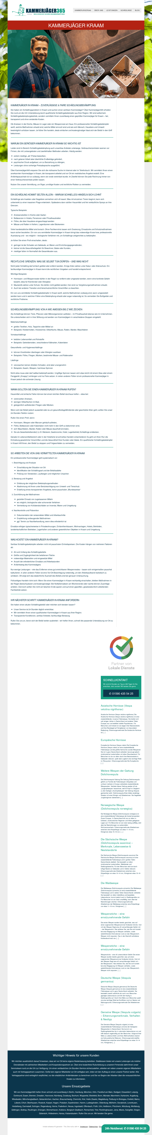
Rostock (41, 1102)
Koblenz (62, 1109)
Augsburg (134, 1095)
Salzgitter (129, 1109)
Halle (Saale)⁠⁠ (91, 1099)
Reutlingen (32, 1109)
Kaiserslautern (71, 1113)
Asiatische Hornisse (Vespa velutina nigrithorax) (116, 707)
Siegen (137, 1109)
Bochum (75, 1095)
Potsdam (63, 1102)
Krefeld (130, 1099)
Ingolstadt (78, 1106)
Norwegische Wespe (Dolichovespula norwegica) (116, 806)
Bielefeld (93, 1095)
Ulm (100, 1106)
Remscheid (89, 1109)
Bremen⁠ (32, 1095)
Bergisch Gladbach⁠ (75, 1109)
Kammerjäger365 (83, 10)
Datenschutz (93, 1126)
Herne (54, 1106)
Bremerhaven (52, 1109)
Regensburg (46, 1106)
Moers (121, 1109)
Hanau (61, 1113)
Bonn (100, 1095)
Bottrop (24, 1109)
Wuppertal (84, 1095)
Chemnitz (77, 1099)
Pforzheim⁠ (116, 1106)
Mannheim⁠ (115, 1095)
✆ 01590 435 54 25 (121, 693)
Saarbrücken (73, 1102)
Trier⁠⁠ (96, 1109)
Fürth (95, 1106)
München (88, 1092)
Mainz (137, 1099)
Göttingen (16, 1109)
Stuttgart (117, 1092)
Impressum (84, 1126)
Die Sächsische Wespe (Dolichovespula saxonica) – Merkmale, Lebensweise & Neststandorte (117, 844)
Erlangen (42, 1109)
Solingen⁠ (36, 1106)
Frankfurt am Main (105, 1092)
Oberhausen (32, 1102)
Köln (95, 1092)
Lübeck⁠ (17, 1102)
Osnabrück (121, 1102)
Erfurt (23, 1102)
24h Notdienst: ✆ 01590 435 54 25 (125, 1128)
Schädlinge (126, 10)
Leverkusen (132, 1102)
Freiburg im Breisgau (117, 1099)
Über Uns (98, 10)
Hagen (56, 1102)
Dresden (40, 1095)
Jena (116, 1109)
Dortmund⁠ (18, 1095)
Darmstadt (26, 1106)
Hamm (82, 1102)
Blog (137, 10)
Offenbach (88, 1106)
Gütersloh (43, 1113)
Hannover (49, 1095)
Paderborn (62, 1106)
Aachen (55, 1099)
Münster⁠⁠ (106, 1095)
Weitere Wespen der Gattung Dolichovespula (117, 772)
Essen (25, 1095)
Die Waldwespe (109, 883)
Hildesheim (53, 1113)
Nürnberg (58, 1095)
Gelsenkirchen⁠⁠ (45, 1099)
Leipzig (135, 1092)
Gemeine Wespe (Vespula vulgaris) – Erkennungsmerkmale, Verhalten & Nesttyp (121, 1015)
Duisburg (67, 1095)
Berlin (71, 1092)
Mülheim (112, 1102)
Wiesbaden (17, 1099)
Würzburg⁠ (126, 1106)
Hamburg (79, 1092)
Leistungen (111, 10)
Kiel (83, 1099)
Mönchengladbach (30, 1099)
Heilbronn (107, 1106)
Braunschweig (66, 1099)
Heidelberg (16, 1106)
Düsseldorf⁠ (126, 1092)
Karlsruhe (125, 1095)
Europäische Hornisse (113, 740)
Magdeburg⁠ (103, 1099)
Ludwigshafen (92, 1102)
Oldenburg (103, 1102)
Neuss (71, 1106)
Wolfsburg (135, 1106)
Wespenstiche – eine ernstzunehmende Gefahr (115, 915)
